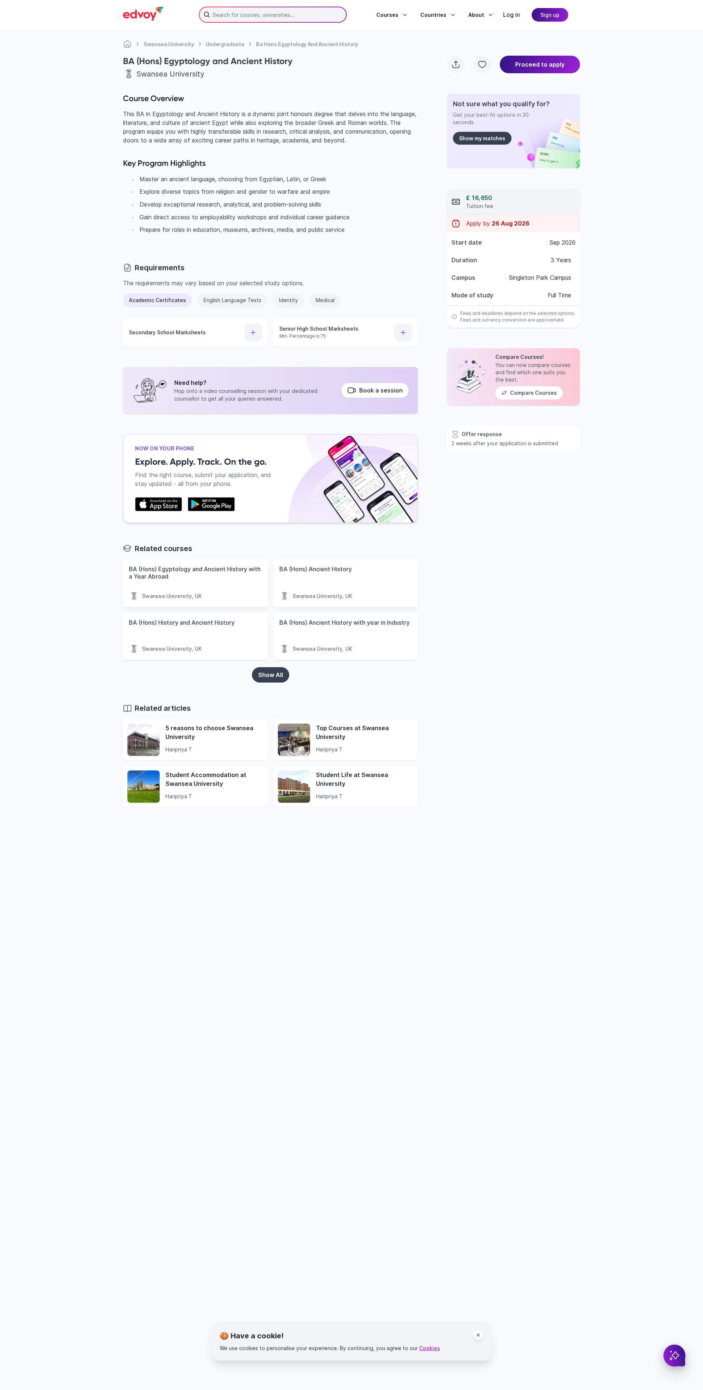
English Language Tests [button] (232, 300)
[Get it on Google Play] (211, 504)
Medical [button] (325, 300)
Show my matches (482, 138)
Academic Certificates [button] (157, 300)
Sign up (549, 15)
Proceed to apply (540, 64)
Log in (511, 14)
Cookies (429, 1348)
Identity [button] (288, 300)
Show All (270, 675)
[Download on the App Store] (158, 504)
